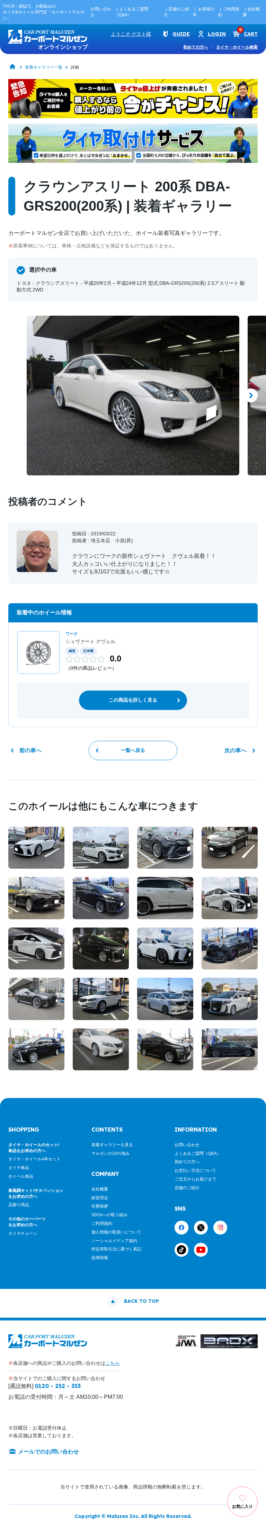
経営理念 (99, 1197)
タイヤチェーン (22, 1233)
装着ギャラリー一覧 (43, 67)
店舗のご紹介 (187, 1187)
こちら (112, 1363)
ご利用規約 (101, 1223)
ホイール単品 (20, 1176)
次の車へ (235, 750)
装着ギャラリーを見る (112, 1144)
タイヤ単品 (18, 1167)
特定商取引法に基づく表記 (116, 1249)
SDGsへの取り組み (109, 1214)
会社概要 (99, 1189)
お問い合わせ (187, 1144)
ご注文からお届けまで (195, 1179)
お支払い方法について (195, 1170)
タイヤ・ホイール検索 (237, 47)
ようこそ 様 (131, 34)
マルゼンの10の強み (110, 1153)
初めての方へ (195, 47)
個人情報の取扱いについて (116, 1232)
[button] (15, 395)
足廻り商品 (18, 1204)
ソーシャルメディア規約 (114, 1240)
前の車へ (30, 750)
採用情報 (99, 1257)
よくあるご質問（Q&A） (198, 1153)
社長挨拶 (99, 1206)
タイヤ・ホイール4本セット (34, 1159)
